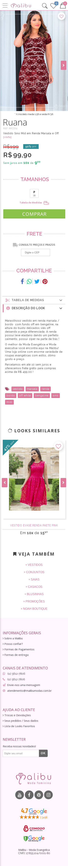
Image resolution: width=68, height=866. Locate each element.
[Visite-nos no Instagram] (48, 794)
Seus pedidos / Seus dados (21, 720)
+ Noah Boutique (34, 608)
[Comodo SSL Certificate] (34, 828)
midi (9, 402)
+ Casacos (34, 586)
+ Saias (34, 579)
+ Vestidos (34, 564)
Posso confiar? (13, 644)
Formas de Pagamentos (19, 649)
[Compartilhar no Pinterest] (45, 281)
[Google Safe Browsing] (34, 838)
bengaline (41, 395)
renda (45, 388)
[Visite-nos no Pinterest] (38, 794)
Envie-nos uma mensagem (23, 685)
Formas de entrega (16, 655)
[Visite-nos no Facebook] (29, 794)
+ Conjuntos (34, 572)
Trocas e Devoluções (17, 715)
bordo (11, 395)
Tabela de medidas (27, 300)
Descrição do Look (27, 308)
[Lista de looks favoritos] (53, 5)
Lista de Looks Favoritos (19, 726)
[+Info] (7, 137)
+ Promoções (34, 601)
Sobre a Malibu (13, 638)
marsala (32, 388)
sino (55, 395)
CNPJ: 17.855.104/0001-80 (34, 853)
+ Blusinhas (34, 594)
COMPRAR (34, 214)
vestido (18, 388)
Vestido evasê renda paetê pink (34, 525)
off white (25, 395)
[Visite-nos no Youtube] (19, 794)
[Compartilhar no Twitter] (37, 281)
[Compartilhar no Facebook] (22, 281)
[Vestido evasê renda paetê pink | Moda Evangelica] (34, 479)
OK (43, 753)
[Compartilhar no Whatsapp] (29, 281)
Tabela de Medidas (31, 202)
